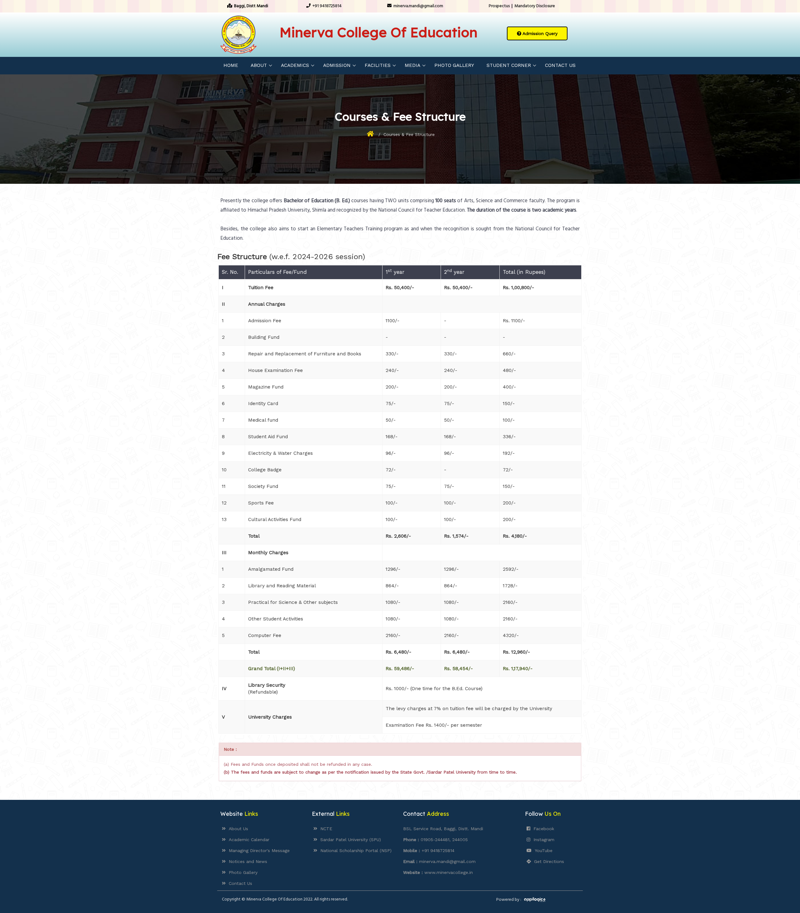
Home (230, 65)
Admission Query (539, 33)
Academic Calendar (247, 839)
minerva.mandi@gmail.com (418, 6)
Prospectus (499, 6)
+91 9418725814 (327, 6)
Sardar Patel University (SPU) (349, 839)
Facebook (542, 828)
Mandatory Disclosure (534, 6)
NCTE (324, 828)
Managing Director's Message (258, 850)
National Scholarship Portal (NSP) (354, 850)
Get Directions (547, 861)
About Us (237, 828)
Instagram (542, 839)
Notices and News (246, 861)
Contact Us (560, 65)
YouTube (542, 850)
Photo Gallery (454, 65)
